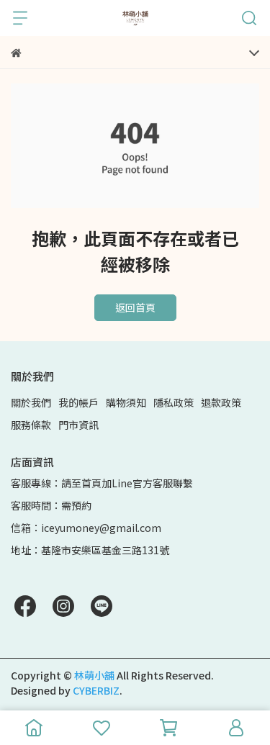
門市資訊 (78, 424)
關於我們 (31, 402)
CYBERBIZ (96, 690)
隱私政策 (173, 402)
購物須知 (126, 402)
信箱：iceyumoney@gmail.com (86, 527)
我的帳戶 (78, 402)
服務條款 (31, 424)
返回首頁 (135, 307)
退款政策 (221, 402)
